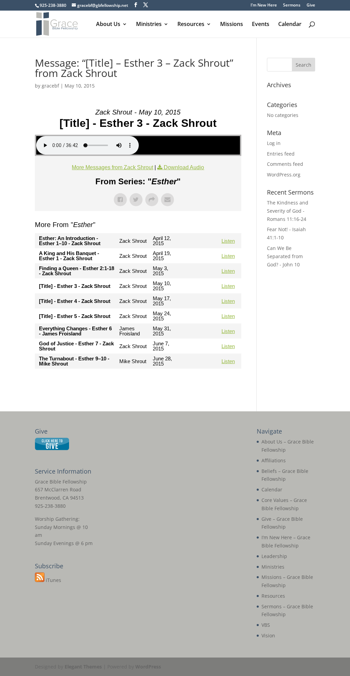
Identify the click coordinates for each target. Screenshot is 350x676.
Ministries (149, 25)
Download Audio (184, 167)
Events (260, 25)
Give (311, 5)
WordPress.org (283, 174)
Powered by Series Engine (216, 382)
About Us (108, 25)
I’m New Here (264, 5)
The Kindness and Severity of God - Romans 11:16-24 (287, 210)
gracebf (50, 85)
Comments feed (285, 164)
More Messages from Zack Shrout (112, 167)
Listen (228, 241)
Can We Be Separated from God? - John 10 (285, 256)
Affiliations (273, 460)
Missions (231, 25)
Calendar (289, 25)
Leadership (274, 556)
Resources (190, 25)
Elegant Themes (83, 666)
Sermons (291, 5)
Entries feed (281, 153)
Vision (268, 635)
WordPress (148, 666)
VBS (265, 625)
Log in (274, 143)
